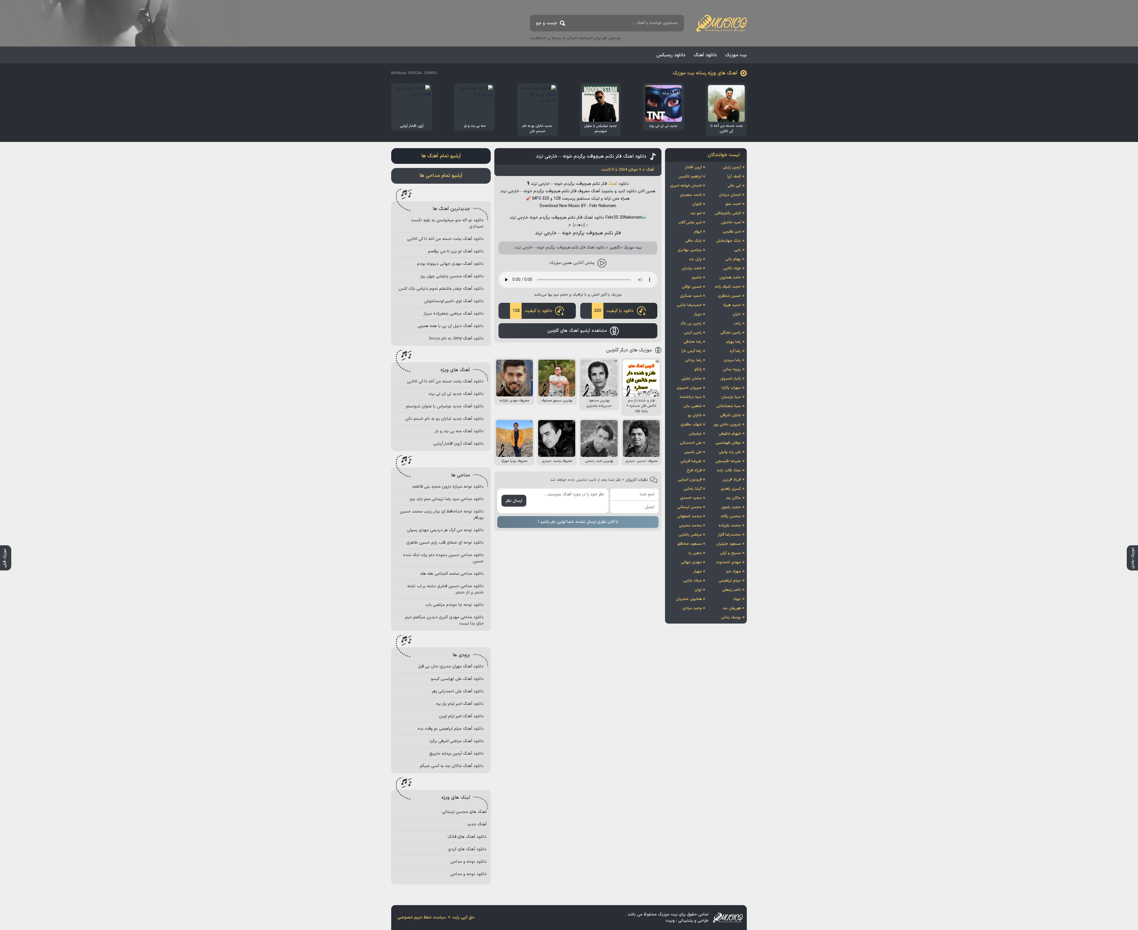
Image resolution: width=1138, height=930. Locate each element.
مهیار (697, 571)
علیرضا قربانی (691, 461)
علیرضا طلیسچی (728, 461)
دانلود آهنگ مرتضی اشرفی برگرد (456, 741)
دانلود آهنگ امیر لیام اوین (461, 716)
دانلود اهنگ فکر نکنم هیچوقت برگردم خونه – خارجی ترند (591, 156)
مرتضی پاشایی (690, 535)
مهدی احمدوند (728, 562)
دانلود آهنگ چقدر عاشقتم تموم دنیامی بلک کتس (441, 289)
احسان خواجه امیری (686, 186)
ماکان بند (733, 498)
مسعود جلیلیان (728, 544)
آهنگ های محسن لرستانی (464, 812)
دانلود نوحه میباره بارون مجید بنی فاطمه (448, 487)
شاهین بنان (692, 406)
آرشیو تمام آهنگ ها (441, 156)
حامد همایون (730, 278)
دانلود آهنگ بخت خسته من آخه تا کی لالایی (445, 239)
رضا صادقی (693, 342)
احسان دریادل (730, 195)
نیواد (737, 599)
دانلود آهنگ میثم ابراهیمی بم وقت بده (451, 729)
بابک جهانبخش (728, 241)
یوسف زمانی (731, 617)
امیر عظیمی (732, 232)
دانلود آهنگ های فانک (467, 837)
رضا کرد (735, 351)
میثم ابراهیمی (730, 581)
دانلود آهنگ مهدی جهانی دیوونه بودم (450, 264)
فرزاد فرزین (731, 480)
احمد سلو (733, 204)
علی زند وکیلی (730, 452)
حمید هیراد (732, 305)
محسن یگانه (731, 516)
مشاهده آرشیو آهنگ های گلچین (577, 330)
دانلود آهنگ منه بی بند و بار (459, 431)
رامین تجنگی (730, 333)
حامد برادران (692, 268)
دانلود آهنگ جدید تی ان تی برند (456, 394)
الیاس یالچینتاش (728, 213)
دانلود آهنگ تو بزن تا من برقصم (456, 251)
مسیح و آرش (730, 553)
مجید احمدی (691, 498)
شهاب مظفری (691, 425)
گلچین (614, 248)
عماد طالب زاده (729, 470)
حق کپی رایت (463, 917)
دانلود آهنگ (705, 55)
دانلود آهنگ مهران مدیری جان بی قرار (451, 666)
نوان (698, 590)
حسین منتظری (729, 296)
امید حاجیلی (731, 222)
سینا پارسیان (731, 397)
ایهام (698, 232)
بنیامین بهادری (690, 250)
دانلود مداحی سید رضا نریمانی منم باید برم (447, 499)
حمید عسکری (691, 296)
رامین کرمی (693, 333)
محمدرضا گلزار (729, 535)
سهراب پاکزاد (731, 388)
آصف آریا (734, 177)
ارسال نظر (514, 501)
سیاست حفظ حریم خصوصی (421, 917)
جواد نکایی (732, 268)
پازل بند (695, 259)
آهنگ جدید (477, 824)
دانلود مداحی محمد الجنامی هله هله (452, 574)
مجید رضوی (731, 507)
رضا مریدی (732, 360)
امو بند (696, 213)
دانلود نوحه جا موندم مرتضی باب (455, 605)
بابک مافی (693, 241)
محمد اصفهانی (689, 516)
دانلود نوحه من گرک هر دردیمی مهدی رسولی (445, 530)
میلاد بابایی (692, 581)
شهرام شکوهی (730, 434)
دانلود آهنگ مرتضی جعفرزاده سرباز (453, 313)
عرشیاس (695, 434)
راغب (737, 323)
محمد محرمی (690, 526)
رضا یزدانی (693, 360)
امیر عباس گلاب (690, 222)
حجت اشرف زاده (728, 287)
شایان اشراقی (730, 415)
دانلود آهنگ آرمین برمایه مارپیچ (456, 753)
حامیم (697, 278)
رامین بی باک (691, 323)
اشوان (697, 204)
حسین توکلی (692, 287)
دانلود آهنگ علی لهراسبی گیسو (457, 679)
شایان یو (695, 415)
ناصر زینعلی (731, 590)
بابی (737, 250)
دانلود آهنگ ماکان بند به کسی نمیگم (452, 766)
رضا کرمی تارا (692, 351)
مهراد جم (733, 571)
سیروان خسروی (689, 388)
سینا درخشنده (691, 397)
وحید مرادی (692, 608)
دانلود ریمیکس (670, 55)
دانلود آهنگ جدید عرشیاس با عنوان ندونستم (445, 406)
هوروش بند (732, 608)
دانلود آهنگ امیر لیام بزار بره (460, 704)
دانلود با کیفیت (614, 311)
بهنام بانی (733, 259)
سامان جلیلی (691, 379)
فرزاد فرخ (694, 470)
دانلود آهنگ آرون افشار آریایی (458, 444)
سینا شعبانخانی (728, 406)
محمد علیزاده (730, 526)
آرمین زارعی (732, 167)
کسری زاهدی (731, 489)
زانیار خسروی (730, 379)
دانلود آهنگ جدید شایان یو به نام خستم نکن (444, 419)
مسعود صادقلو (689, 544)
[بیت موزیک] (721, 23)
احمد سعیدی (691, 195)
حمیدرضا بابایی (689, 305)
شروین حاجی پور (727, 425)
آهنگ (612, 184)
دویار (698, 314)
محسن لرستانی (689, 507)
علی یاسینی (693, 452)
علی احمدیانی (691, 443)
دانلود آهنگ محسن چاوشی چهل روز (452, 276)
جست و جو (546, 23)
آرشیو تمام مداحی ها (441, 176)
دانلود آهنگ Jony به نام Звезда (456, 338)
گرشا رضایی (692, 489)
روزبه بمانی (732, 369)
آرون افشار (693, 167)
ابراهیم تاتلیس (690, 177)
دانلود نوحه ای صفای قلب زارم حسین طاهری (445, 543)
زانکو (698, 369)
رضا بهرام (733, 342)
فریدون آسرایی (690, 480)
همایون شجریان (689, 599)
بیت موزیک (736, 55)
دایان (737, 314)
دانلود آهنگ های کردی (467, 849)
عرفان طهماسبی (728, 443)
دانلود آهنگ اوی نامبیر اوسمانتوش (454, 301)
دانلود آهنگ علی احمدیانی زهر (458, 691)
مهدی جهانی (691, 562)
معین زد (695, 553)
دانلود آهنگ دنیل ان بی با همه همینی (451, 326)
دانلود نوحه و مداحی (468, 862)
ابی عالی (734, 186)
